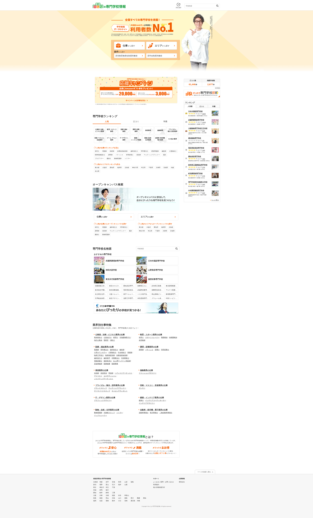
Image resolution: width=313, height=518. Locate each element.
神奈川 (102, 487)
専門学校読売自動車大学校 (197, 182)
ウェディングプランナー (152, 155)
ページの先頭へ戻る (204, 472)
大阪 (94, 495)
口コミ (136, 121)
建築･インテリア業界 (136, 139)
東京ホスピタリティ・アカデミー (115, 286)
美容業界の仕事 (101, 370)
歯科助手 (107, 358)
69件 (203, 193)
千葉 (113, 487)
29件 (203, 184)
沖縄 (138, 500)
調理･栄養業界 (136, 130)
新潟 (94, 484)
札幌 (172, 167)
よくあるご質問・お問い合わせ (163, 482)
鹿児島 (133, 500)
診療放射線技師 (122, 151)
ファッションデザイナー (147, 373)
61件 (203, 131)
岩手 (107, 482)
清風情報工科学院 (101, 286)
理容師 (110, 373)
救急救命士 (98, 337)
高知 (144, 498)
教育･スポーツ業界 (112, 130)
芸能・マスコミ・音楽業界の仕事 (154, 385)
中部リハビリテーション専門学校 (172, 298)
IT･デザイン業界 (124, 139)
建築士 (109, 158)
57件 (203, 176)
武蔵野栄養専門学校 (143, 290)
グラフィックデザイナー (103, 400)
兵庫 (101, 495)
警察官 (106, 340)
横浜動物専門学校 (194, 138)
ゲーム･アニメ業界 (112, 139)
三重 (113, 492)
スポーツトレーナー (152, 337)
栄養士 (157, 350)
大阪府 (104, 167)
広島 (113, 498)
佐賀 (101, 500)
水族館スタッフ (109, 413)
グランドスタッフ (100, 388)
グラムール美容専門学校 (158, 298)
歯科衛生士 (134, 151)
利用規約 (156, 484)
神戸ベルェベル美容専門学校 (129, 294)
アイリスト (98, 376)
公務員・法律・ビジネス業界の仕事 (110, 334)
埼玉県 (143, 167)
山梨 (125, 484)
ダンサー (142, 388)
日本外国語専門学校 (195, 111)
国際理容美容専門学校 (158, 290)
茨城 (94, 490)
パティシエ (119, 155)
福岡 (94, 500)
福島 (132, 482)
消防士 (112, 340)
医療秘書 (107, 364)
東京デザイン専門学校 (115, 298)
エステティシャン (110, 376)
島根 (101, 498)
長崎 (107, 500)
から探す (129, 45)
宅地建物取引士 (125, 337)
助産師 (112, 151)
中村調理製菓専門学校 (196, 190)
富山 (107, 484)
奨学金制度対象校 (154, 56)
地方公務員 (98, 340)
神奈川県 (135, 167)
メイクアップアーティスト (103, 379)
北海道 (127, 167)
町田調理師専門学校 (195, 173)
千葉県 (151, 167)
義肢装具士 (108, 361)
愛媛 (138, 498)
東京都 (97, 167)
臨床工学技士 (99, 355)
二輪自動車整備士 (166, 413)
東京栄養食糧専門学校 (115, 290)
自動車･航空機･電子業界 (160, 139)
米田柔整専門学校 (143, 298)
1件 (203, 140)
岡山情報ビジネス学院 (158, 294)
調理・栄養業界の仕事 (149, 347)
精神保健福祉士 (100, 155)
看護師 (104, 151)
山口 (119, 498)
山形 (125, 482)
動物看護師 (118, 158)
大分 (119, 500)
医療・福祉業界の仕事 (104, 347)
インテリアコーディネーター (155, 400)
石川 (113, 484)
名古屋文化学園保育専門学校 (101, 294)
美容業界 (148, 130)
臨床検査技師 (110, 355)
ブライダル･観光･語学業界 (172, 130)
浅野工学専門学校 (129, 298)
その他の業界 (172, 139)
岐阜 (101, 492)
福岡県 (119, 167)
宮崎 (125, 500)
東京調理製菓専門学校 (172, 286)
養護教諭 (164, 337)
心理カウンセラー (100, 352)
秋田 (119, 482)
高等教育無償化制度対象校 (126, 56)
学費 (165, 121)
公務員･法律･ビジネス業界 (99, 130)
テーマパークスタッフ (102, 391)
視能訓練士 (98, 361)
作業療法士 (116, 358)
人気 (107, 121)
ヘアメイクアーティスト (123, 373)
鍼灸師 (164, 151)
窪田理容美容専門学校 (129, 290)
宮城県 (165, 167)
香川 (132, 498)
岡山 (107, 498)
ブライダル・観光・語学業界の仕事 (110, 385)
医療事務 (115, 364)
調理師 (110, 155)
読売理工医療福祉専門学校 (158, 286)
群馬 (101, 490)
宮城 (113, 482)
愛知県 (112, 167)
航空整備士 (154, 413)
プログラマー (99, 158)
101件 (204, 122)
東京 (94, 487)
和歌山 (126, 495)
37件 (203, 167)
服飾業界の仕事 (146, 370)
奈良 (119, 495)
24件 (203, 150)
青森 (101, 482)
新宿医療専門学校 (172, 294)
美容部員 (104, 373)
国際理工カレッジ (143, 286)
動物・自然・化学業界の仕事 (107, 410)
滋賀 (113, 495)
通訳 (164, 155)
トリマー (127, 158)
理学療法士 (144, 151)
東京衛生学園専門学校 (101, 290)
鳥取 (94, 498)
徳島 (125, 498)
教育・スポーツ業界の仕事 (151, 334)
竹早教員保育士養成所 (101, 298)
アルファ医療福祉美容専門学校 (172, 290)
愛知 (94, 492)
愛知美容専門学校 (129, 286)
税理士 (115, 337)
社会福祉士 (122, 352)
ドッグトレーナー (100, 415)
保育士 (97, 151)
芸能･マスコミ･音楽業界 (100, 139)
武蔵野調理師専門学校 (196, 120)
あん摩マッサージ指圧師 (122, 361)
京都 (107, 495)
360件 (204, 114)
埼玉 (107, 487)
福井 (119, 484)
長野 (101, 484)
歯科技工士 (98, 358)
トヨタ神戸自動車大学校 (143, 294)
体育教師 (142, 340)
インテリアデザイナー (147, 403)
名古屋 (97, 171)
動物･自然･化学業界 (148, 139)
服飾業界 (160, 130)
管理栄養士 (129, 155)
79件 (203, 159)
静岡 (107, 492)
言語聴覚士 (125, 358)
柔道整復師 (155, 151)
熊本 (113, 500)
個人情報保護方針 (159, 487)
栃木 (107, 490)
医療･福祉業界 (124, 130)
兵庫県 (158, 167)
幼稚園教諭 (173, 337)
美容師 (138, 155)
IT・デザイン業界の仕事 (105, 397)
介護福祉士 (173, 151)
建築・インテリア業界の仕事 (152, 397)
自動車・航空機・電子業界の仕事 (154, 410)
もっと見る (215, 200)
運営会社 (182, 482)
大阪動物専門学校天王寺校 (197, 128)
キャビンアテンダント (120, 391)
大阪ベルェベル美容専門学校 (115, 294)
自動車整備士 (143, 413)
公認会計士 (108, 337)
